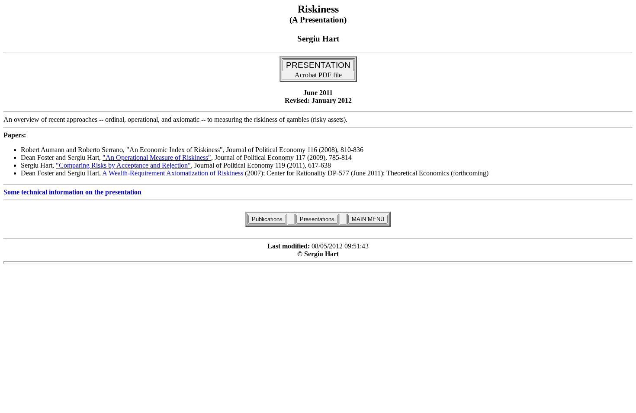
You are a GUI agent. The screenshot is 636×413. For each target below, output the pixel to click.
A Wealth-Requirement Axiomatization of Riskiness (172, 173)
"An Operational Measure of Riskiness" (157, 157)
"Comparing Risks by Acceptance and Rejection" (123, 165)
